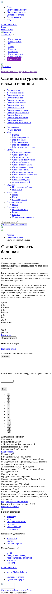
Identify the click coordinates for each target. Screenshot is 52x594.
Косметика (13, 51)
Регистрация (7, 29)
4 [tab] (8, 403)
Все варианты (13, 90)
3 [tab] (8, 400)
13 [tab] (9, 429)
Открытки (17, 189)
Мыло (15, 194)
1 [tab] (8, 394)
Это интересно (14, 17)
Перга (15, 204)
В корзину (6, 335)
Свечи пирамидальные (17, 110)
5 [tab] (8, 406)
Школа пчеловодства (16, 12)
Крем (14, 197)
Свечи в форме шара (16, 115)
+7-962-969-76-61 (9, 24)
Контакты (11, 560)
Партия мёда (14, 59)
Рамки (15, 212)
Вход (3, 27)
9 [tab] (8, 417)
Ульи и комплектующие (23, 217)
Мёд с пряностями (21, 145)
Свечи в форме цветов (17, 117)
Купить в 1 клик (8, 338)
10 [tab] (9, 420)
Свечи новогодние (15, 95)
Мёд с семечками (20, 142)
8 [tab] (8, 414)
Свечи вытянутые (15, 120)
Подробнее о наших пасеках (14, 501)
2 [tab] (8, 397)
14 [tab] (9, 432)
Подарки (12, 49)
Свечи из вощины (15, 100)
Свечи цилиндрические (18, 112)
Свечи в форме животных (19, 122)
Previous (5, 356)
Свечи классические (16, 102)
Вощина (16, 214)
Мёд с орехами (19, 140)
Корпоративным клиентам (19, 558)
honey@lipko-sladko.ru (17, 572)
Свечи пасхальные (15, 107)
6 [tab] (8, 409)
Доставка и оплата (15, 15)
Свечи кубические (15, 105)
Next (4, 389)
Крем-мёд (11, 516)
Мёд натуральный (20, 137)
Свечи (11, 46)
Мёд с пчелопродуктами (23, 147)
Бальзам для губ (19, 199)
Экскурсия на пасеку (16, 10)
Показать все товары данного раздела (19, 71)
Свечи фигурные (15, 98)
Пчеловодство (14, 56)
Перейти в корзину (10, 506)
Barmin (15, 135)
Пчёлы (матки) (15, 41)
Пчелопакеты (14, 39)
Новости (11, 563)
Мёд (10, 44)
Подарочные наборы (22, 187)
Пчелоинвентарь (20, 209)
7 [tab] (8, 412)
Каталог (10, 235)
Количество (6, 322)
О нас (9, 7)
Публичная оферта (15, 579)
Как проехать (7, 452)
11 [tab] (9, 423)
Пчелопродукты (15, 54)
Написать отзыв (8, 349)
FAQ (9, 20)
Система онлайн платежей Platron (17, 590)
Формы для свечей (15, 93)
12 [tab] (9, 426)
